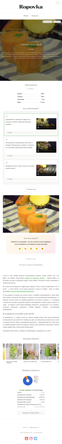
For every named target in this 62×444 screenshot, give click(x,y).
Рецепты (35, 16)
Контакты (25, 427)
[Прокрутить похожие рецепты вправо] (57, 354)
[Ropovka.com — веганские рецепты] (31, 7)
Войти (57, 2)
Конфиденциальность (34, 427)
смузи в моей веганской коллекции (22, 291)
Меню (26, 16)
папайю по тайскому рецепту (35, 278)
